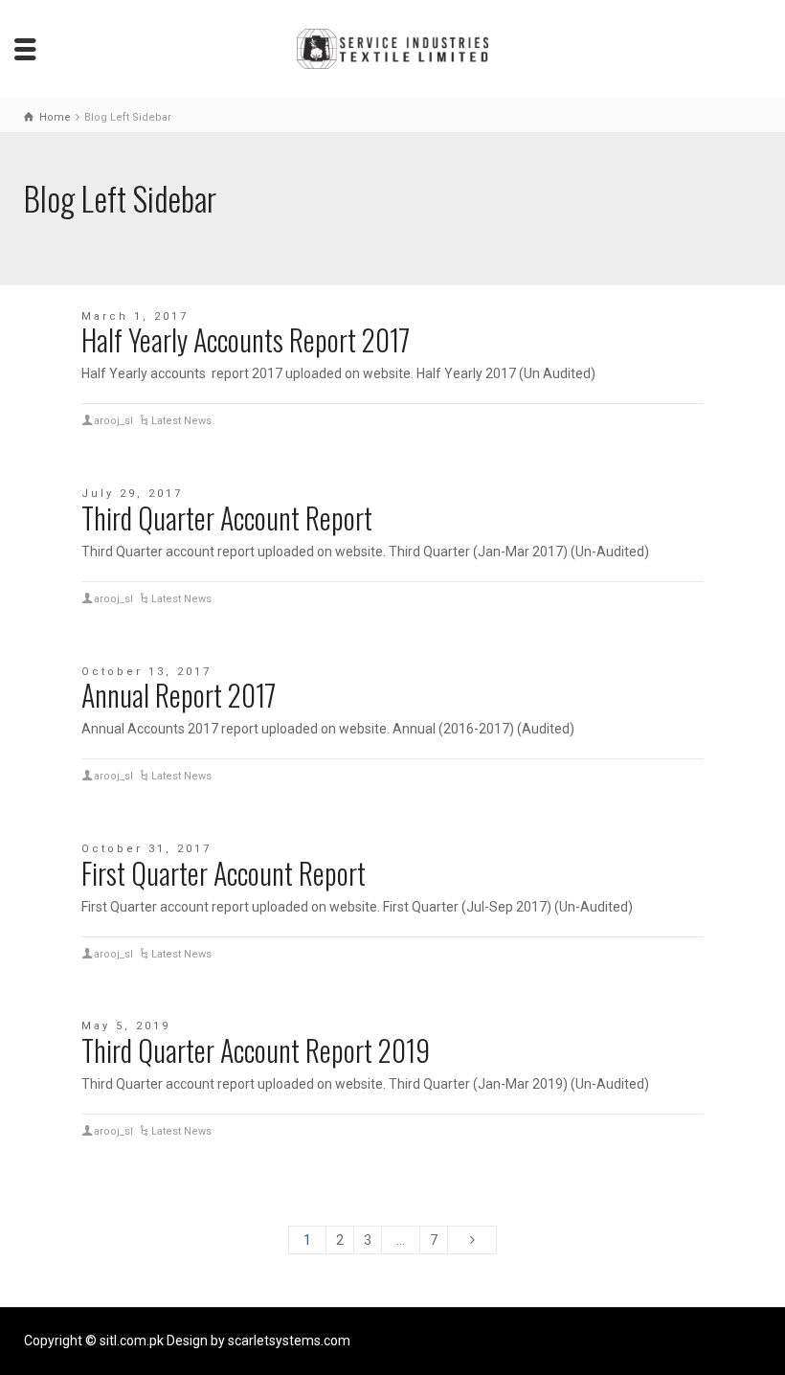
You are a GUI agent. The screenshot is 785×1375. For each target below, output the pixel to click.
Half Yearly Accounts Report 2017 (245, 339)
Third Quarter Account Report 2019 (255, 1049)
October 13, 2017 (146, 671)
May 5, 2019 (125, 1026)
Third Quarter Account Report (226, 517)
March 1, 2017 (135, 316)
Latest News (181, 421)
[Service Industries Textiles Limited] (392, 48)
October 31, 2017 (146, 849)
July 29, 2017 (132, 493)
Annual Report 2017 (178, 694)
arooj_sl (113, 421)
